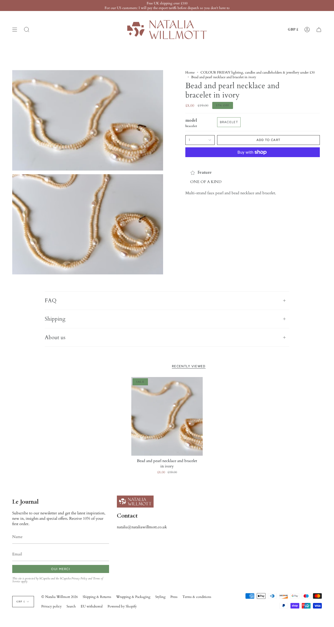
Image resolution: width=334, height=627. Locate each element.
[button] (27, 29)
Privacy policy (51, 606)
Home (190, 72)
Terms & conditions (196, 597)
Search (71, 606)
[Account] (307, 29)
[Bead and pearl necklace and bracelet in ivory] (167, 416)
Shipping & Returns (97, 597)
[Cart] (319, 29)
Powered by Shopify (122, 606)
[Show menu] (14, 29)
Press (174, 597)
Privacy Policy (79, 578)
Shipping (55, 319)
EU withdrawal (92, 606)
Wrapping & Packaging (133, 597)
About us (55, 337)
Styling (160, 597)
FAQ (50, 300)
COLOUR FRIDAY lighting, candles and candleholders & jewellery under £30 (257, 72)
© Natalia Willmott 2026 (59, 597)
